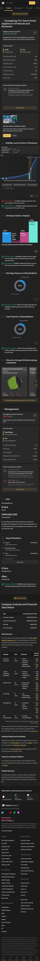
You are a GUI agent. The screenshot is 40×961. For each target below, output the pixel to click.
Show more (20, 562)
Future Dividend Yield (9, 60)
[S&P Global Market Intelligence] (8, 819)
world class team (17, 749)
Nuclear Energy (6, 883)
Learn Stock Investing (27, 902)
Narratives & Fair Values (27, 846)
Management (19, 8)
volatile (10, 203)
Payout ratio (6, 78)
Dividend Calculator (26, 849)
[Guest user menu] (37, 3)
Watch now (7, 135)
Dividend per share (8, 74)
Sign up (32, 2)
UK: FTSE (4, 843)
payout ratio (28, 305)
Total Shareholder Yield (9, 56)
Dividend (9, 8)
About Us (23, 889)
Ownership (29, 8)
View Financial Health (21, 14)
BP (2, 928)
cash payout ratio (30, 348)
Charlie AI (23, 912)
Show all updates (20, 107)
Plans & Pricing (25, 883)
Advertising (24, 886)
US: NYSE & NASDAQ (8, 840)
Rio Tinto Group (6, 922)
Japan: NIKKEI (6, 858)
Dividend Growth (8, 63)
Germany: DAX (6, 864)
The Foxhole (24, 864)
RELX (3, 925)
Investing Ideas (25, 868)
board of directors (28, 584)
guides (30, 743)
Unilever (4, 916)
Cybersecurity (6, 895)
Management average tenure (11, 456)
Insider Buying (6, 880)
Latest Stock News (26, 858)
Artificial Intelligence (7, 889)
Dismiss (14, 135)
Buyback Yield (26, 52)
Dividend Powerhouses (8, 877)
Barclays (4, 931)
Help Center (24, 899)
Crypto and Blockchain (8, 892)
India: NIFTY (5, 849)
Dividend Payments (20, 184)
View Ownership (21, 598)
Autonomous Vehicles (7, 886)
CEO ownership (7, 452)
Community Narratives (27, 871)
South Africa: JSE (6, 855)
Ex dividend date (8, 70)
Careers (23, 895)
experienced (16, 586)
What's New (24, 874)
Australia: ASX (6, 846)
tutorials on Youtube (20, 745)
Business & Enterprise (27, 909)
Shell (3, 913)
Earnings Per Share (8, 188)
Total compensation (10, 440)
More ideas (5, 898)
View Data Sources (7, 830)
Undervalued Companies (8, 874)
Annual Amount (33, 184)
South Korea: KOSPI (7, 861)
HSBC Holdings (6, 910)
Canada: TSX (5, 852)
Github (5, 765)
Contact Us (24, 892)
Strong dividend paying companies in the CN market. (20, 400)
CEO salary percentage (9, 445)
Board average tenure (9, 459)
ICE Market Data (38, 684)
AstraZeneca (5, 907)
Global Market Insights (27, 861)
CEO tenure (6, 448)
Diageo (4, 919)
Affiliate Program (25, 905)
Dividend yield (9, 52)
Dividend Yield (7, 184)
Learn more (34, 731)
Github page (15, 743)
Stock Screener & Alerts (27, 843)
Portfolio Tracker (25, 840)
